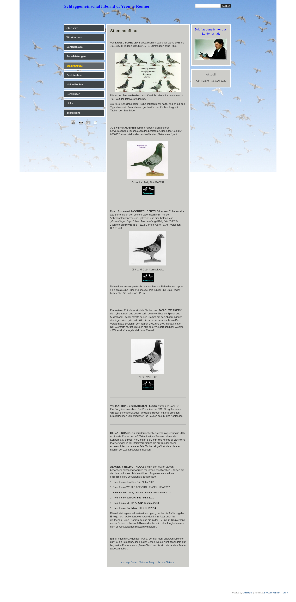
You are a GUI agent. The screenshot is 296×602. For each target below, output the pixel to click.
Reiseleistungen (76, 56)
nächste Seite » (165, 562)
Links (69, 103)
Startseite (72, 28)
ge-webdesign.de (272, 593)
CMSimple (247, 593)
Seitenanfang (146, 562)
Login (285, 593)
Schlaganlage (74, 46)
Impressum (73, 112)
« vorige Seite (129, 562)
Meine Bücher (74, 84)
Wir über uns (74, 37)
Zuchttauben (74, 75)
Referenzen (73, 93)
